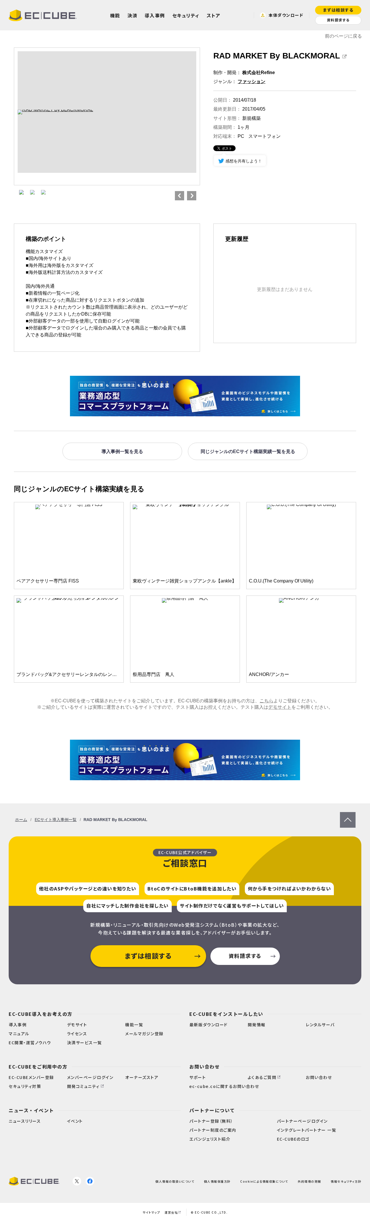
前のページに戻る (343, 36)
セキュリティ (185, 15)
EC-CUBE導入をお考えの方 (41, 1013)
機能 (115, 15)
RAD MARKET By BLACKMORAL (276, 55)
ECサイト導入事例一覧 (56, 819)
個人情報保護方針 (217, 1181)
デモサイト (279, 707)
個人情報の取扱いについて (175, 1181)
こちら (266, 700)
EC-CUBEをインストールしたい (226, 1013)
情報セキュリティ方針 (346, 1181)
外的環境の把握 (309, 1181)
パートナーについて (212, 1110)
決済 (132, 15)
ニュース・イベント (31, 1110)
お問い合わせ (204, 1066)
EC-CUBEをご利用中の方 (38, 1066)
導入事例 (155, 15)
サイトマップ (151, 1212)
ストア (214, 15)
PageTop (348, 814)
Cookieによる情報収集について (264, 1181)
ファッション (251, 81)
